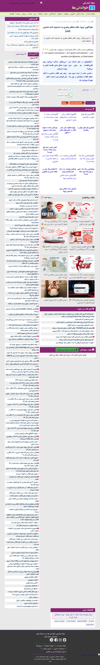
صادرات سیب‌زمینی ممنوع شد (28, 206)
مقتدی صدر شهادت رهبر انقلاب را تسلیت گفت (23, 496)
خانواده (59, 14)
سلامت (29, 14)
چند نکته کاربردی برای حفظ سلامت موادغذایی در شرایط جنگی (74, 322)
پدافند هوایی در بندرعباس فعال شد (26, 525)
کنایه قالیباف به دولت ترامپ (29, 75)
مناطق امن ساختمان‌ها (30, 589)
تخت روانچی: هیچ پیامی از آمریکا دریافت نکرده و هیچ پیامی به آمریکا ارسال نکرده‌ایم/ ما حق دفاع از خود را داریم (22, 120)
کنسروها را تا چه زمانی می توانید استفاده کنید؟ (23, 228)
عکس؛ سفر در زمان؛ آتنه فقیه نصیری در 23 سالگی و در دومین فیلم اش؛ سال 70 (23, 453)
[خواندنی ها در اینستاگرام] (60, 640)
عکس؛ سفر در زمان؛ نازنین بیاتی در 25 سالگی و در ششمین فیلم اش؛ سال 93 (23, 400)
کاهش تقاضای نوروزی (31, 577)
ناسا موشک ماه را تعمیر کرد (29, 150)
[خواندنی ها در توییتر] (64, 640)
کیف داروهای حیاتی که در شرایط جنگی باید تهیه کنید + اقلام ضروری (73, 331)
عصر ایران (85, 90)
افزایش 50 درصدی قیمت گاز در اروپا (26, 203)
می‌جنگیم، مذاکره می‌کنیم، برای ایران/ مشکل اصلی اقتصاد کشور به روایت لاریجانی (55, 65)
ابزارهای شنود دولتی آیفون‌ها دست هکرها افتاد (23, 164)
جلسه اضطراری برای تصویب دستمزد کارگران (80, 325)
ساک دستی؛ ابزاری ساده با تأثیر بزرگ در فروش (23, 23)
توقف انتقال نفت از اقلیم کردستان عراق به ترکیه (23, 192)
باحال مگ (91, 621)
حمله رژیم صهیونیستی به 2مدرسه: (27, 606)
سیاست (17, 14)
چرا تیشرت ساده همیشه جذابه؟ (27, 29)
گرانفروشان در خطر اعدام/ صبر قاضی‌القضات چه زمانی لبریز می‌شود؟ (81, 65)
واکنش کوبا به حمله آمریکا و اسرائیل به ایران (24, 553)
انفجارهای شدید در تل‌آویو (29, 147)
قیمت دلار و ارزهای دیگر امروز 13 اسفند (25, 225)
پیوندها (38, 645)
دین (35, 14)
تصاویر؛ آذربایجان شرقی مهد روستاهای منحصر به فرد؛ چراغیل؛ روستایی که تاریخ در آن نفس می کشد (22, 370)
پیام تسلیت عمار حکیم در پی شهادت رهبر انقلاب (23, 539)
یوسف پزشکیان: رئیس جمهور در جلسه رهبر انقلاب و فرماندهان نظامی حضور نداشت (23, 329)
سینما (46, 14)
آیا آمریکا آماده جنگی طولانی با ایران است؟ (24, 594)
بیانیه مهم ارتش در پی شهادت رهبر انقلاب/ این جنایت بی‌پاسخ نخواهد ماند (24, 556)
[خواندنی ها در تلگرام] (51, 640)
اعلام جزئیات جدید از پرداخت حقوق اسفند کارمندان (22, 231)
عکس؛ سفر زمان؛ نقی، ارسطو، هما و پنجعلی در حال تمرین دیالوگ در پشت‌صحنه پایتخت (23, 143)
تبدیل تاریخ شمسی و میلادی (56, 651)
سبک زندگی (80, 14)
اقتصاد (12, 14)
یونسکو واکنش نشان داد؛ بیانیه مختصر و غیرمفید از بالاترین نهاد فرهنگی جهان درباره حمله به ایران (23, 184)
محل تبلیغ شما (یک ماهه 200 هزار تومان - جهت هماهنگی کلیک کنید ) (73, 616)
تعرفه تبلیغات (49, 645)
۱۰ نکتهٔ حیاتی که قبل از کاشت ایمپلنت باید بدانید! (22, 26)
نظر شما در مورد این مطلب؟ (66, 349)
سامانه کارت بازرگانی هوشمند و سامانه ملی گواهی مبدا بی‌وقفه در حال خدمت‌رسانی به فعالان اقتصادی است (23, 158)
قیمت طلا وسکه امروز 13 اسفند (28, 217)
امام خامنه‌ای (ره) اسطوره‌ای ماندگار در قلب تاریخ (23, 200)
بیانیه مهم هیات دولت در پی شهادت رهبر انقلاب (23, 493)
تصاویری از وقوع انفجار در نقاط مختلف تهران (23, 336)
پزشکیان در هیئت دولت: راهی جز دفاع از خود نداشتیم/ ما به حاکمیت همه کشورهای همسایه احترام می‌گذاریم (23, 86)
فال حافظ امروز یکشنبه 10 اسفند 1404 (26, 380)
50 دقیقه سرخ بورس (31, 586)
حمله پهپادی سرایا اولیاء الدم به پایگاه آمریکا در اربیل (22, 561)
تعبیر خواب (47, 648)
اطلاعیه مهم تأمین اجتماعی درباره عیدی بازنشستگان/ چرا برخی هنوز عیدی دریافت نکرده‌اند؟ (22, 79)
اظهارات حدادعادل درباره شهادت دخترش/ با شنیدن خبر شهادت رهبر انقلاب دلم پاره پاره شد (23, 535)
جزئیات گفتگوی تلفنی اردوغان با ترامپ (26, 433)
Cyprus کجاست (71, 621)
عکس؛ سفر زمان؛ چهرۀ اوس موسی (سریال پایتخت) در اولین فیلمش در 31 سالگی (23, 262)
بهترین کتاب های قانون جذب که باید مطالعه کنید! (22, 32)
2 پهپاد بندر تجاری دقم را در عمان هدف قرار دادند (23, 325)
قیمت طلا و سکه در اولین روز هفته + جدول (80, 334)
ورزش (24, 14)
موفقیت (66, 14)
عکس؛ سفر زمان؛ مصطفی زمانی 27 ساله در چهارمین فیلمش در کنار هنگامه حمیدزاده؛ (22, 437)
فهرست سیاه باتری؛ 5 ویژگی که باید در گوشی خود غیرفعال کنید (74, 342)
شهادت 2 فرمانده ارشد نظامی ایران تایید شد (24, 522)
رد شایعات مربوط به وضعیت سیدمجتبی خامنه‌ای (23, 189)
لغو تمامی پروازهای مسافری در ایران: (26, 600)
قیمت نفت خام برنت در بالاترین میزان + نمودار (23, 209)
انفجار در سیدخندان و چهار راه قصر (27, 333)
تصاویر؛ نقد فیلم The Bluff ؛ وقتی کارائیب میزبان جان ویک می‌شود (72, 328)
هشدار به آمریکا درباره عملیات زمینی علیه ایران (23, 72)
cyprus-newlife (82, 621)
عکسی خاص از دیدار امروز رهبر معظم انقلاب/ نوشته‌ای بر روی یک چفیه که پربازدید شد (81, 77)
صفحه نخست (90, 14)
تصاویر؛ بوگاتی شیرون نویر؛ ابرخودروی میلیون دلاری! (21, 361)
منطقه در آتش (33, 597)
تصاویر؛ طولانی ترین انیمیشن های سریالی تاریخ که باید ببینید (74, 337)
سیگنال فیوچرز (90, 625)
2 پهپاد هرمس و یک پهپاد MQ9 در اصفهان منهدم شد (21, 167)
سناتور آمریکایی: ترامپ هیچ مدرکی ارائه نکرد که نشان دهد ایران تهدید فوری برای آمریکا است (22, 469)
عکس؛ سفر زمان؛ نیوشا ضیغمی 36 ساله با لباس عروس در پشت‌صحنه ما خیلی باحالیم (24, 108)
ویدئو (64, 103)
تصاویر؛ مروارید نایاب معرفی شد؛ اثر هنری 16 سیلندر (21, 353)
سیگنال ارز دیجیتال (60, 621)
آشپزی (72, 14)
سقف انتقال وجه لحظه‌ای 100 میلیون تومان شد (23, 344)
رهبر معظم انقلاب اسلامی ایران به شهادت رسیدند (22, 591)
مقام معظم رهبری (76, 103)
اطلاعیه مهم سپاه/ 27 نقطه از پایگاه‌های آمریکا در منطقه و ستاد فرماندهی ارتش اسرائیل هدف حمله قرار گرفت (23, 566)
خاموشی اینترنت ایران (30, 603)
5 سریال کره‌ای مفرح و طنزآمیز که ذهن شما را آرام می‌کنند (76, 340)
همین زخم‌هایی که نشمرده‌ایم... (83, 319)
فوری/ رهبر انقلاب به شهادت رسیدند (26, 474)
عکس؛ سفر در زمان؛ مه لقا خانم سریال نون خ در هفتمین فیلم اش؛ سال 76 (24, 384)
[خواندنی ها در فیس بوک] (56, 640)
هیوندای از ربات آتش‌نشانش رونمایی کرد (25, 153)
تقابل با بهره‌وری (32, 580)
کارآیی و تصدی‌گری (31, 583)
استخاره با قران (59, 648)
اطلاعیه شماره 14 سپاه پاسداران (28, 180)
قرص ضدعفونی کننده (30, 41)
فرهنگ (40, 14)
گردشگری (52, 14)
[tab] (33, 54)
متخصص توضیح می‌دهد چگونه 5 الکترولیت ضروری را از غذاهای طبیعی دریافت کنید (22, 251)
